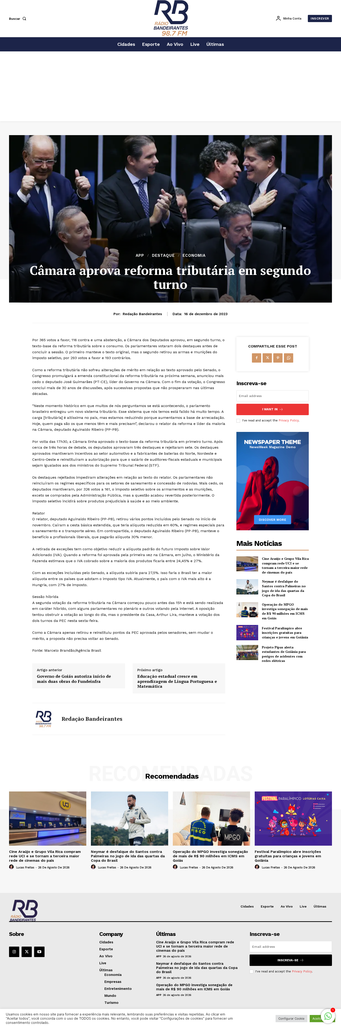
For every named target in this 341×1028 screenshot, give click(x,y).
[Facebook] (256, 358)
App (140, 255)
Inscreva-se (287, 960)
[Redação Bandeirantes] (43, 719)
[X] (267, 358)
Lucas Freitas (25, 867)
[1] (328, 1019)
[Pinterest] (278, 358)
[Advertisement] (170, 86)
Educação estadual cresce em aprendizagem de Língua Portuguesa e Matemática (177, 681)
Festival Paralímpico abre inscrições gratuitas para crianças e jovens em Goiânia (285, 632)
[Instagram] (14, 952)
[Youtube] (39, 952)
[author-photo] (12, 867)
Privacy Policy (289, 420)
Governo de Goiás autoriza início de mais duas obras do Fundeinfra (74, 679)
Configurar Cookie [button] (291, 1018)
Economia (194, 255)
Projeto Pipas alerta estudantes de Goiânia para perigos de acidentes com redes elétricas (284, 654)
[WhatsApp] (288, 358)
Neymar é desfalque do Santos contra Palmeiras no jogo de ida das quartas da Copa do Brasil (284, 588)
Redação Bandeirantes (142, 314)
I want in (270, 409)
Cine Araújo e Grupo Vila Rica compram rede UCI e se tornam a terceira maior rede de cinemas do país (285, 565)
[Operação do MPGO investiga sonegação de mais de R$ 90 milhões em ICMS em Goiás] (247, 609)
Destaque (163, 255)
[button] (18, 18)
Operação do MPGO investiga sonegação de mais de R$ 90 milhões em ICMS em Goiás (285, 611)
